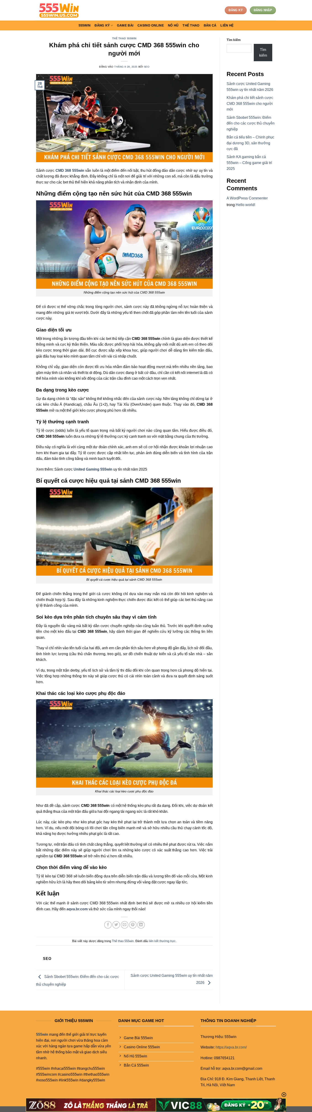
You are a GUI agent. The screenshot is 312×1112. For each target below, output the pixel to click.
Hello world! (245, 205)
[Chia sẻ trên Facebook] (108, 925)
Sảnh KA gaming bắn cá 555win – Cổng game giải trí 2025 (249, 162)
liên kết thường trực (162, 941)
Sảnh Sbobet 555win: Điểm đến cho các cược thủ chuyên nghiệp (251, 123)
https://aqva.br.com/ (231, 1047)
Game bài (125, 25)
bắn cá (210, 25)
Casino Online (150, 25)
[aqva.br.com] (59, 10)
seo (147, 66)
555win (85, 25)
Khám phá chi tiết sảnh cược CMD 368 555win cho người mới (250, 103)
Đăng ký (102, 25)
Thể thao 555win (124, 38)
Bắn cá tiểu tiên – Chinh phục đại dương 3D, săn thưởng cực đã (250, 143)
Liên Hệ (226, 25)
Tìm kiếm (234, 40)
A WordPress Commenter (247, 198)
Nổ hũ (173, 25)
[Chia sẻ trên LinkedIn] (141, 925)
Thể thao (190, 25)
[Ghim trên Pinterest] (133, 925)
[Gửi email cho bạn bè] (124, 925)
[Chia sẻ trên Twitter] (116, 925)
